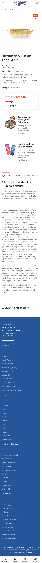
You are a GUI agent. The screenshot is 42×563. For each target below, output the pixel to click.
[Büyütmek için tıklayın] (5, 46)
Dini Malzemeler (18, 10)
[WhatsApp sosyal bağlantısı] (19, 87)
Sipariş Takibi (6, 360)
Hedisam (11, 65)
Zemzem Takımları (9, 519)
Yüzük (4, 417)
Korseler (5, 481)
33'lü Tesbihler (7, 523)
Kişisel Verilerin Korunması (11, 390)
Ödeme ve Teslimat (9, 382)
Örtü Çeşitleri (7, 489)
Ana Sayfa (5, 10)
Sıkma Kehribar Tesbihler (11, 531)
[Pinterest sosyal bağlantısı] (17, 87)
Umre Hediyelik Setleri (10, 455)
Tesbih (4, 413)
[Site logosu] (20, 3)
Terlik (3, 424)
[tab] (6, 175)
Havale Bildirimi (7, 364)
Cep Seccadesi (7, 459)
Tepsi (24, 77)
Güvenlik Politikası (8, 386)
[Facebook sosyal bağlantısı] (8, 87)
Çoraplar (5, 474)
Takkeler (5, 512)
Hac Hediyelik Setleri (9, 538)
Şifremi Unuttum (8, 379)
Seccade (5, 406)
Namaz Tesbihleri (8, 527)
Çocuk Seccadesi (8, 463)
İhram (4, 409)
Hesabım (5, 356)
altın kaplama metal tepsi (18, 74)
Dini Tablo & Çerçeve (9, 470)
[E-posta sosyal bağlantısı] (14, 87)
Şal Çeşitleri (6, 485)
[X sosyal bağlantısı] (11, 87)
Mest (3, 428)
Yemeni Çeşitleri (8, 504)
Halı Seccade (6, 466)
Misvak (4, 432)
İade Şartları (6, 375)
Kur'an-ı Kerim (7, 439)
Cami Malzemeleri (8, 535)
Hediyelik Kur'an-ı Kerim (10, 516)
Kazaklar (5, 478)
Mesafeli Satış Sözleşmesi (11, 367)
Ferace (4, 421)
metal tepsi (17, 77)
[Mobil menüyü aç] (3, 3)
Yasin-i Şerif (6, 436)
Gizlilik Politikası (7, 371)
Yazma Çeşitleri (7, 508)
